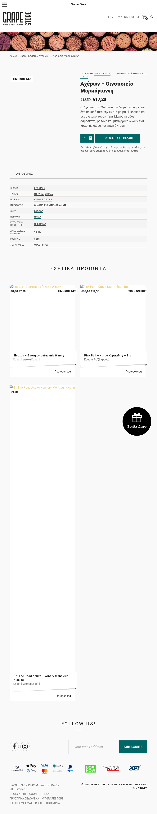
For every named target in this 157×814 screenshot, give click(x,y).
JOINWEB (141, 788)
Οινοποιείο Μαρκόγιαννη (50, 205)
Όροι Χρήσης (18, 793)
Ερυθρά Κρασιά (102, 73)
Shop (23, 55)
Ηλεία (37, 216)
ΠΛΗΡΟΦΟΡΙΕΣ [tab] (24, 173)
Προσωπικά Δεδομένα (24, 798)
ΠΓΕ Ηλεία (40, 223)
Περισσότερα (63, 371)
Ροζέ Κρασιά (101, 359)
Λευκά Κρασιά (31, 359)
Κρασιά (32, 55)
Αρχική (13, 55)
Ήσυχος (39, 193)
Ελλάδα (38, 211)
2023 (36, 239)
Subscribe (133, 747)
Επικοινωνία (52, 803)
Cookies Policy (39, 793)
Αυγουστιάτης (43, 199)
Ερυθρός (39, 188)
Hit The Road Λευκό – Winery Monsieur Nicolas (40, 678)
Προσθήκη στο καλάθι (117, 138)
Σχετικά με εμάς (21, 803)
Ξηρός (49, 193)
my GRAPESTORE (129, 17)
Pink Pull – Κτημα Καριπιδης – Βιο (107, 355)
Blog (38, 803)
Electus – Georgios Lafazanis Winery (38, 355)
